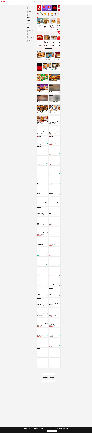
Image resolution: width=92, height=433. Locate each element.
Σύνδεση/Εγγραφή (89, 1)
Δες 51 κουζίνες (29, 15)
